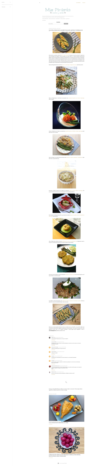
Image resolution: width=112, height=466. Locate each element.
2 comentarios (51, 457)
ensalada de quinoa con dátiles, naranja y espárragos (73, 131)
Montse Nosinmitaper (54, 347)
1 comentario (50, 424)
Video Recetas (62, 18)
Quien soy (67, 18)
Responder (53, 345)
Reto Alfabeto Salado (65, 55)
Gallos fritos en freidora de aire (58, 422)
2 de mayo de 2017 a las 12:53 (60, 351)
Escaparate (58, 18)
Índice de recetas (52, 18)
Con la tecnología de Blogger (63, 463)
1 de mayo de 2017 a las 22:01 (59, 337)
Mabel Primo (53, 337)
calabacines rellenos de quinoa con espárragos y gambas (71, 300)
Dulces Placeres (53, 351)
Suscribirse (78, 2)
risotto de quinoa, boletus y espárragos (76, 190)
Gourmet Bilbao (53, 341)
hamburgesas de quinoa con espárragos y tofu (69, 241)
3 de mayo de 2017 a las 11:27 (58, 360)
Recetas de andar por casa (55, 365)
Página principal (45, 18)
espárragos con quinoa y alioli (70, 274)
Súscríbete (58, 22)
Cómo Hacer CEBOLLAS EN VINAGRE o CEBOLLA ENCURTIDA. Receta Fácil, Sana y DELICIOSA (65, 455)
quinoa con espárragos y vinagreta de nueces (69, 64)
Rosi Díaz (52, 360)
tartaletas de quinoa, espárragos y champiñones (74, 157)
